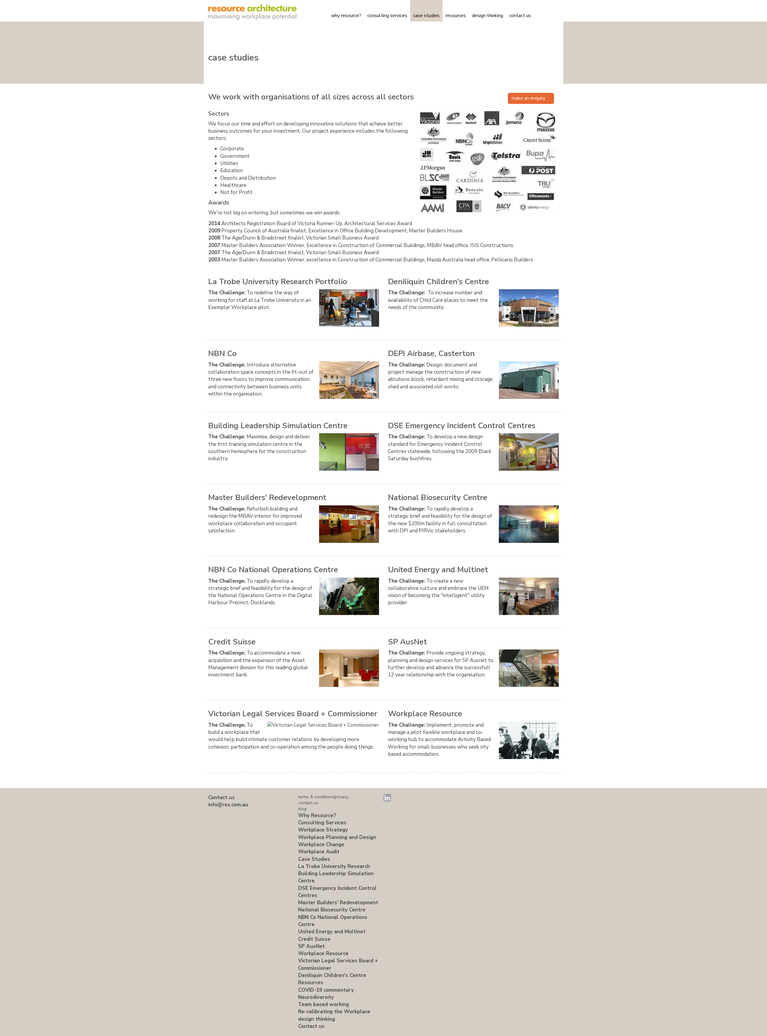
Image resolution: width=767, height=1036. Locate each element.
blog (302, 809)
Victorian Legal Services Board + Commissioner (292, 713)
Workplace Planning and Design (337, 837)
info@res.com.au (228, 804)
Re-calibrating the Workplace (334, 1011)
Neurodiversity (316, 997)
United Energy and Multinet (438, 569)
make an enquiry (529, 98)
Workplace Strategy (323, 829)
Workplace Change (321, 844)
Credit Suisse (232, 642)
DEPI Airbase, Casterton (431, 353)
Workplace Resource (425, 713)
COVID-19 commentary (326, 990)
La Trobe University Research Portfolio (277, 281)
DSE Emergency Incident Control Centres (461, 425)
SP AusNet (407, 642)
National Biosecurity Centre (437, 497)
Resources (456, 15)
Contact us (520, 15)
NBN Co (222, 353)
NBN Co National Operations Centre (273, 569)
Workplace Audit (318, 851)
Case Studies (426, 15)
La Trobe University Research (334, 866)
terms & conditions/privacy (323, 797)
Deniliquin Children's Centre (438, 281)
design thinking (487, 15)
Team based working (323, 1004)
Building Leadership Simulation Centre (278, 425)
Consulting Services (387, 15)
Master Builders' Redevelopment (267, 497)
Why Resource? (346, 15)
